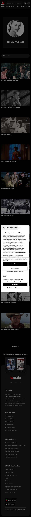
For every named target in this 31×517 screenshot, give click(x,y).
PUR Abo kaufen (15, 284)
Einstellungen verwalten (15, 268)
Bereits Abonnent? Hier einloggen (15, 287)
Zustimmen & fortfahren (15, 264)
